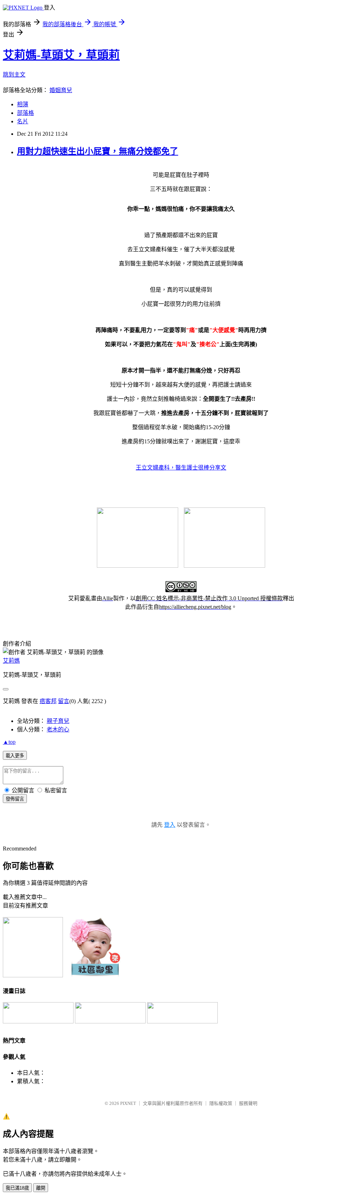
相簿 (22, 104)
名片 (22, 121)
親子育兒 (58, 721)
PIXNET (128, 1103)
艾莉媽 (11, 661)
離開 (40, 1188)
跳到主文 (14, 75)
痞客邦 (48, 701)
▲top (9, 742)
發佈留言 (15, 799)
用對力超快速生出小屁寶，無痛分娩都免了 (97, 151)
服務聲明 (248, 1103)
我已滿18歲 (17, 1188)
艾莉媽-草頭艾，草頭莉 (61, 55)
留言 (63, 701)
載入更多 (15, 755)
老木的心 (58, 729)
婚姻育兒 (60, 90)
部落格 (25, 113)
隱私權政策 (220, 1103)
